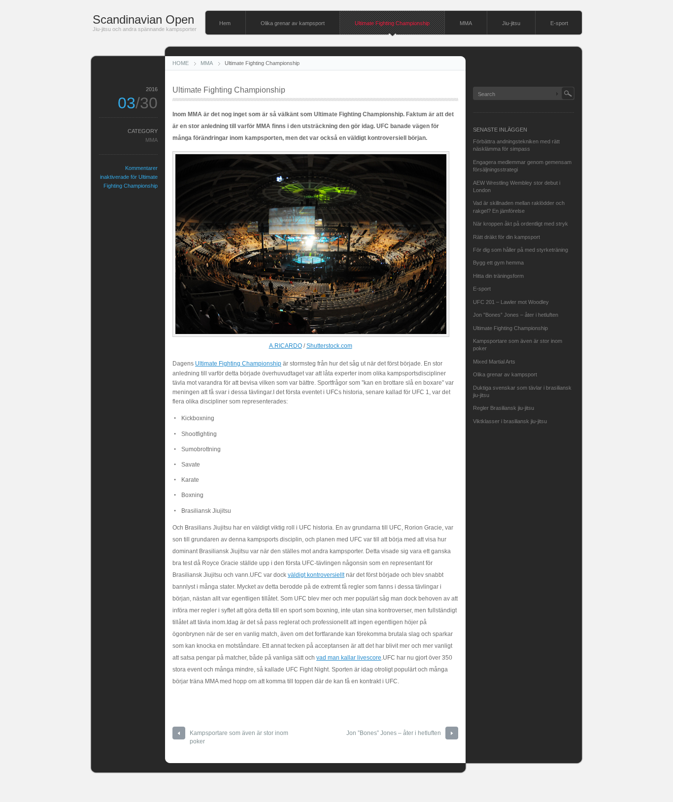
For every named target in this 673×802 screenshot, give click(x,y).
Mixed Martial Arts (494, 362)
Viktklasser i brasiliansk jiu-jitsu (510, 421)
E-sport (559, 23)
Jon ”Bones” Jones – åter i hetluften (393, 733)
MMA (466, 23)
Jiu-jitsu (511, 23)
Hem (225, 23)
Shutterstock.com (329, 345)
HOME (180, 63)
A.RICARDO (285, 345)
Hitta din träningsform (498, 276)
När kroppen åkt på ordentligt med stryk (520, 224)
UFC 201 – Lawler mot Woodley (511, 302)
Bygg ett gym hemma (498, 263)
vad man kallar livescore (348, 657)
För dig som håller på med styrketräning (520, 250)
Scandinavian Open (143, 19)
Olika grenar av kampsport (293, 23)
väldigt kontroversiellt (316, 574)
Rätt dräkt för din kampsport (506, 237)
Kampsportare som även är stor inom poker (239, 737)
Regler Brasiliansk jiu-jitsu (503, 408)
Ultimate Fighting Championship (392, 23)
